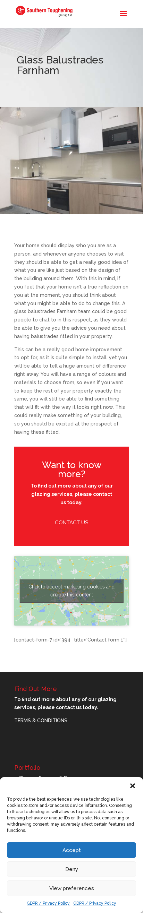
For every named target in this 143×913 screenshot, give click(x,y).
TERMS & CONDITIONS (40, 720)
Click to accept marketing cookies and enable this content (71, 590)
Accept (71, 850)
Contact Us (71, 522)
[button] (132, 785)
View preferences (71, 888)
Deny (71, 869)
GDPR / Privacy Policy (48, 903)
